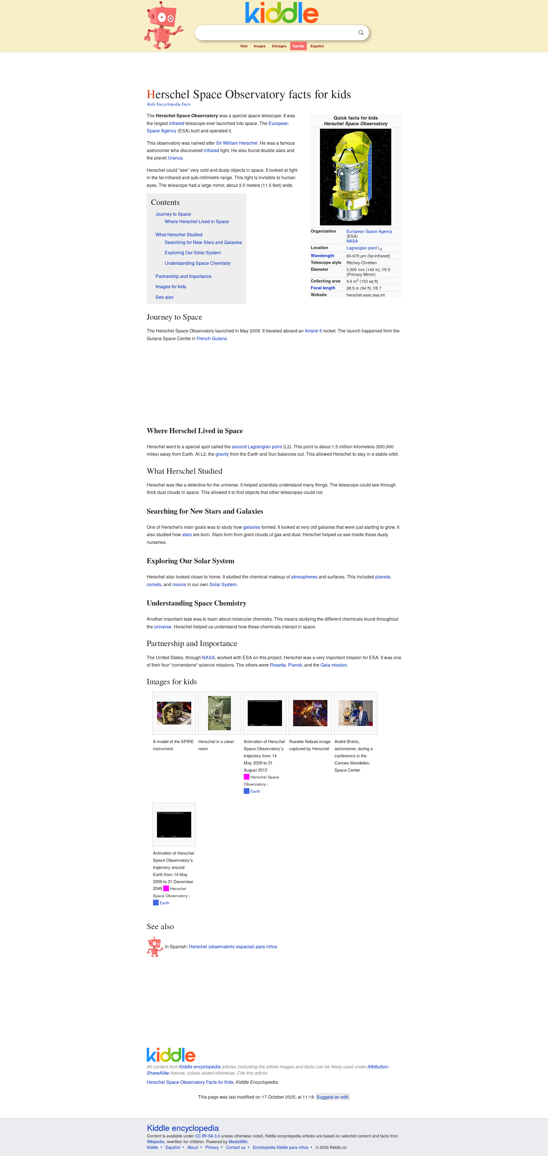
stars (187, 534)
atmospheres (304, 576)
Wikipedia (155, 1141)
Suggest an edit (332, 1097)
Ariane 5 (313, 330)
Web (243, 46)
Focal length (323, 287)
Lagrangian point (361, 248)
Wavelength (322, 255)
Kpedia (298, 46)
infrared (176, 123)
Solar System (223, 584)
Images (260, 46)
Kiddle (152, 1147)
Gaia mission (334, 664)
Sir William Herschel (236, 143)
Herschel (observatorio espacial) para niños (233, 946)
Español (317, 46)
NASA (352, 241)
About (193, 1147)
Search (361, 32)
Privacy (212, 1147)
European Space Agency (369, 231)
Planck (295, 664)
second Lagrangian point (257, 446)
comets (154, 584)
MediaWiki (238, 1141)
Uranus (175, 157)
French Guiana (212, 338)
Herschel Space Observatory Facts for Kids (190, 1082)
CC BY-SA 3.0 (207, 1136)
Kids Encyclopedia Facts (169, 104)
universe (163, 626)
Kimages (279, 46)
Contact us (235, 1147)
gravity (222, 454)
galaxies (251, 527)
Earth (255, 791)
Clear (349, 33)
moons (179, 584)
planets (382, 576)
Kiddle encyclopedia (200, 1066)
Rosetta (278, 664)
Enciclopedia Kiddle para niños (280, 1147)
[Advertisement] (274, 68)
